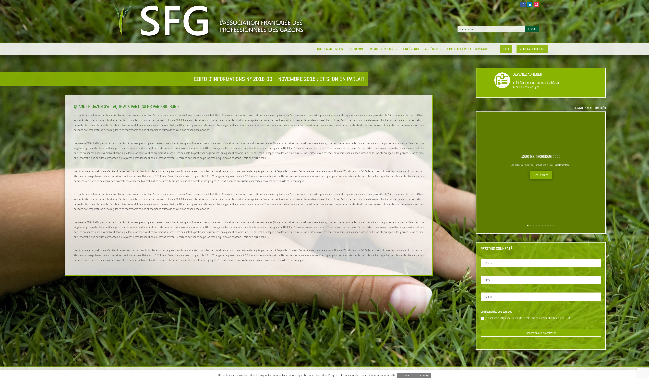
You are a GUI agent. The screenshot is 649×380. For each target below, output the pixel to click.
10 (553, 225)
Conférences (411, 49)
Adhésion (432, 49)
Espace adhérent (458, 49)
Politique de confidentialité (382, 375)
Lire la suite (540, 175)
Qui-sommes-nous (330, 49)
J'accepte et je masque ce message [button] (414, 375)
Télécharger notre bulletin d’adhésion (537, 83)
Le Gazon (356, 49)
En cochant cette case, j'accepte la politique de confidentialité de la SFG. (526, 318)
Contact (481, 49)
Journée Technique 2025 (540, 156)
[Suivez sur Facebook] (523, 4)
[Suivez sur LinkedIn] (529, 4)
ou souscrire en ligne (527, 87)
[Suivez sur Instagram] (536, 4)
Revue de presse (382, 49)
